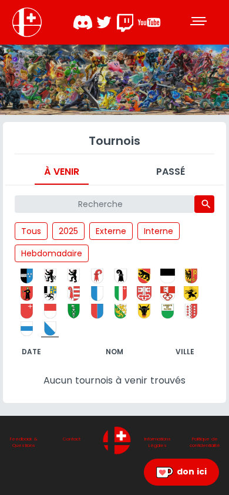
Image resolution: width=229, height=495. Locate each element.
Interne (158, 231)
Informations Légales (157, 442)
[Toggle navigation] (200, 22)
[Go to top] (117, 440)
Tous (31, 231)
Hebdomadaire (51, 253)
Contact (71, 439)
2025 (68, 231)
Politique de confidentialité (205, 442)
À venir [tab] (61, 171)
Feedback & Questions (24, 442)
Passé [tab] (170, 171)
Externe (111, 231)
